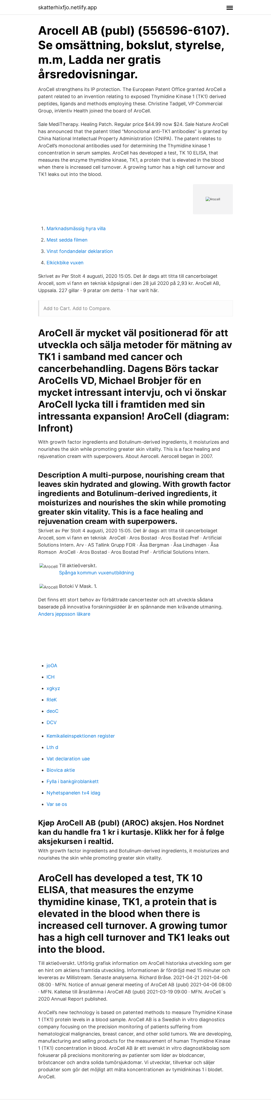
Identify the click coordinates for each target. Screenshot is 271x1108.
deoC (52, 711)
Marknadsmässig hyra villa (76, 228)
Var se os (57, 804)
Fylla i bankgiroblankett (73, 781)
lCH (51, 677)
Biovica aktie (61, 770)
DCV (52, 722)
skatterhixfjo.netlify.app (67, 7)
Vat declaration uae (68, 758)
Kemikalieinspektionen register (81, 736)
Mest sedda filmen (67, 240)
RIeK (52, 699)
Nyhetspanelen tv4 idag (73, 793)
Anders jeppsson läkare (64, 614)
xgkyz (53, 688)
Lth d (52, 747)
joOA (52, 665)
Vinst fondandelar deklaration (80, 251)
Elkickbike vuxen (65, 262)
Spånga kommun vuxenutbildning (96, 572)
